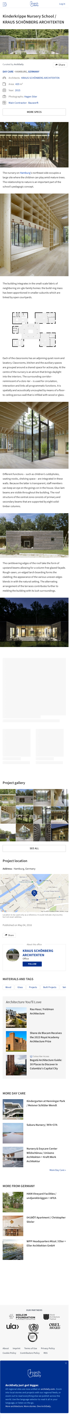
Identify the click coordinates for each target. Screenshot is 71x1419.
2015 (17, 90)
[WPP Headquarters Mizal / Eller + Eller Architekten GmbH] (13, 1249)
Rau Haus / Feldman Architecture (42, 1011)
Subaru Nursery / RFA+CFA (42, 1125)
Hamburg (25, 173)
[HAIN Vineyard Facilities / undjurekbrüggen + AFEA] (13, 1202)
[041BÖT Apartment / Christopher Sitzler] (13, 1226)
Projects (33, 987)
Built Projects (49, 987)
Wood (8, 987)
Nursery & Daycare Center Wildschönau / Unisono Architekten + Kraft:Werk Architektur (42, 1155)
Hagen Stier (30, 96)
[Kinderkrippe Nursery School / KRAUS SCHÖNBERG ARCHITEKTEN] (24, 797)
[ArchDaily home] (34, 4)
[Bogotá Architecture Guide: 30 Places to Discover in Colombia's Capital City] (16, 1065)
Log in (62, 4)
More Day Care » (58, 1170)
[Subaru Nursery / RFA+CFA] (13, 1133)
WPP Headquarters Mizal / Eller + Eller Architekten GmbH (46, 1243)
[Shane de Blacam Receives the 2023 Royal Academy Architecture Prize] (16, 1041)
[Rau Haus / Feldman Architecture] (16, 1017)
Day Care (8, 71)
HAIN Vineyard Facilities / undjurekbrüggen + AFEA (41, 1196)
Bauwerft (33, 103)
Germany (33, 71)
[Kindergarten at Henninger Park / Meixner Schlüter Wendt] (13, 1109)
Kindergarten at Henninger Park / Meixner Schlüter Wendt (46, 1103)
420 (17, 84)
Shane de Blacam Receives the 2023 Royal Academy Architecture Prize (46, 1037)
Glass (20, 987)
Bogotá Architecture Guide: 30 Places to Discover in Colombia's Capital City (46, 1064)
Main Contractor (18, 103)
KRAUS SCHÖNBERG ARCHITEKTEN (40, 78)
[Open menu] (4, 4)
